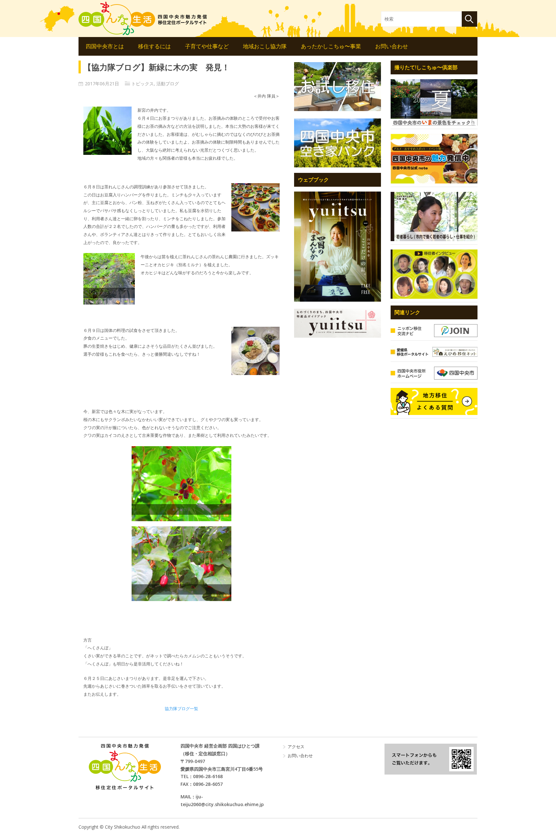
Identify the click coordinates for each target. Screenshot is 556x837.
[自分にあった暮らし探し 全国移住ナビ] (337, 246)
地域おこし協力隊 (265, 46)
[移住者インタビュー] (434, 274)
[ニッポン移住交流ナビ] (434, 330)
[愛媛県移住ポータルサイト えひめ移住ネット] (434, 351)
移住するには (154, 46)
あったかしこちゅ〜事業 (331, 46)
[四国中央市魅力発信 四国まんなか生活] (125, 767)
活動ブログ (167, 83)
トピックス (142, 83)
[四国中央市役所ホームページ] (434, 373)
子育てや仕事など (207, 46)
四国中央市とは (105, 46)
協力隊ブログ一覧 (181, 708)
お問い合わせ (391, 46)
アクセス (296, 746)
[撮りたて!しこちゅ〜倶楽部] (434, 102)
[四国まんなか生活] (143, 18)
